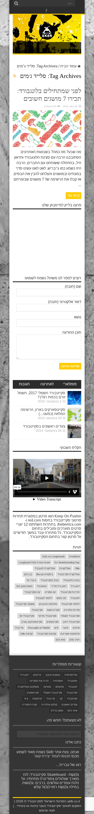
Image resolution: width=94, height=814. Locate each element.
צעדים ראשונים (69, 704)
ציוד (26, 698)
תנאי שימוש (47, 810)
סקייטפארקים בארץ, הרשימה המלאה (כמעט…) (43, 412)
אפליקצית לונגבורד (45, 568)
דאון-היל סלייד (58, 586)
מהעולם (59, 686)
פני (61, 698)
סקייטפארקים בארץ (31, 621)
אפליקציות (64, 568)
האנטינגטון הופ (24, 586)
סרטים (76, 627)
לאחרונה (47, 384)
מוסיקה (47, 686)
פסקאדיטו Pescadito (39, 627)
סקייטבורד (37, 610)
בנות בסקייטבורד (50, 580)
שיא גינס (60, 639)
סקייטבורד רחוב (71, 621)
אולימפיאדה (70, 674)
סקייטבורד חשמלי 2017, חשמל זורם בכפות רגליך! (41, 395)
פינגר (65, 627)
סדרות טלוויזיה (72, 610)
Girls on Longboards (53, 556)
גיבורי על (31, 580)
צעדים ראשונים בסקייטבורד (44, 426)
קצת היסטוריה (29, 704)
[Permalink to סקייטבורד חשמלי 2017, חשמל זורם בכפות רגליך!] (74, 403)
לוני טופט (61, 598)
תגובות (24, 384)
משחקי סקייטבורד (25, 604)
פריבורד (19, 627)
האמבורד (42, 586)
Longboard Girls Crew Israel (34, 562)
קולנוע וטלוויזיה (49, 704)
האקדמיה (58, 680)
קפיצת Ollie (26, 633)
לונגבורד (75, 598)
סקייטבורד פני (26, 615)
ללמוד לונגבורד (44, 598)
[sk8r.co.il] (47, 36)
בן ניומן (28, 574)
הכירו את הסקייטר (39, 680)
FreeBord (74, 556)
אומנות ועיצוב (52, 674)
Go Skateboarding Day (67, 562)
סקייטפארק (52, 621)
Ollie (77, 568)
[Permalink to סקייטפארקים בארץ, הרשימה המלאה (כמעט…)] (74, 420)
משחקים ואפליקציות (28, 686)
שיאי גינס (72, 710)
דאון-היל (75, 586)
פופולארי (70, 384)
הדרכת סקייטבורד (70, 592)
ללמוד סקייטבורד (70, 604)
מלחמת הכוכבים (48, 604)
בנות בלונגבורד (71, 580)
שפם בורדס (57, 710)
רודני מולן (74, 639)
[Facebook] (46, 10)
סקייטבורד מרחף (47, 615)
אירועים (37, 674)
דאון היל (24, 674)
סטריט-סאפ (53, 610)
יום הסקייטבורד (32, 592)
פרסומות (37, 698)
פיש (56, 627)
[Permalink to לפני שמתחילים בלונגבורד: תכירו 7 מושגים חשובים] (47, 146)
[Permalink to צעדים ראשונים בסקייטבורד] (74, 437)
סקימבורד (72, 698)
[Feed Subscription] (14, 76)
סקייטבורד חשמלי (70, 615)
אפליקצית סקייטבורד (68, 574)
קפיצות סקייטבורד (46, 633)
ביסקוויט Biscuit (44, 574)
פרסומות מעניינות (70, 633)
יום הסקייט (50, 592)
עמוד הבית (68, 66)
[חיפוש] (16, 3)
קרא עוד (73, 195)
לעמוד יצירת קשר (47, 756)
